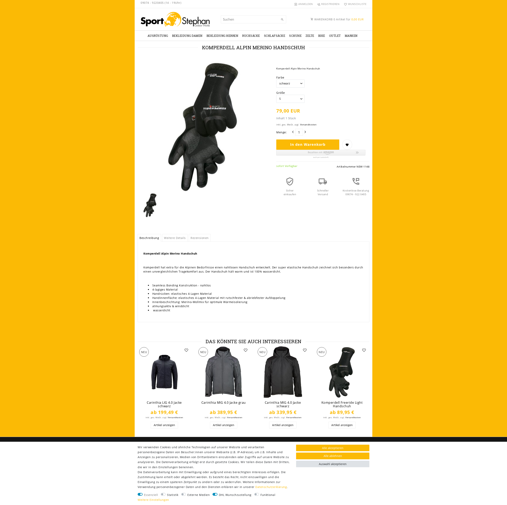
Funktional (267, 495)
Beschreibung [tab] (149, 238)
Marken (351, 36)
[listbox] (164, 372)
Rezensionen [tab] (200, 238)
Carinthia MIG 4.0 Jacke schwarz (283, 404)
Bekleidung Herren (222, 36)
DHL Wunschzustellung (235, 495)
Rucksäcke (251, 36)
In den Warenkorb (307, 144)
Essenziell (151, 495)
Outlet (335, 36)
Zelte (310, 36)
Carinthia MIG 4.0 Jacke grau (223, 403)
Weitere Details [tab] (175, 238)
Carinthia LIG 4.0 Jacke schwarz (164, 404)
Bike (321, 36)
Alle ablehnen (333, 456)
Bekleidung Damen (187, 36)
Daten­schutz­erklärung (271, 487)
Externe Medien (198, 495)
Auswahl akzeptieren (333, 464)
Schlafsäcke (274, 36)
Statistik (172, 495)
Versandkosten (308, 124)
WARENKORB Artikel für (339, 19)
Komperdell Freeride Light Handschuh (342, 404)
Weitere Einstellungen (153, 500)
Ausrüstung (158, 36)
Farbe (280, 77)
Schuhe (295, 36)
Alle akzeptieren (332, 448)
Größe (280, 93)
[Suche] (282, 20)
